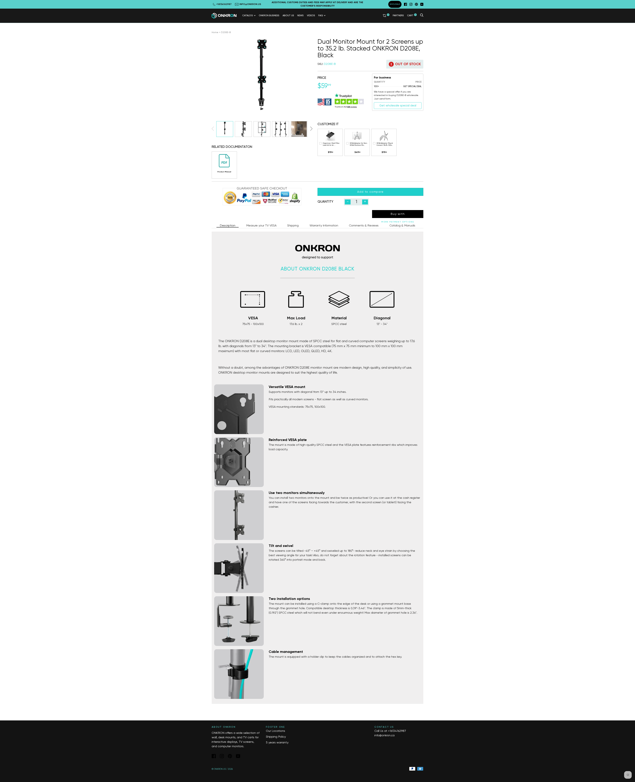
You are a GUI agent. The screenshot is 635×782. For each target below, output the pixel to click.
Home (215, 32)
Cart (411, 15)
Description (227, 225)
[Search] (421, 16)
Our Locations (275, 731)
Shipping (293, 225)
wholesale (395, 4)
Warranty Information (324, 225)
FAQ (320, 15)
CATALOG (247, 15)
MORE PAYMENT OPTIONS (397, 222)
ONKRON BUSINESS (269, 15)
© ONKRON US (219, 769)
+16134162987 (397, 731)
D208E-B (226, 32)
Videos (311, 15)
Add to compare (370, 191)
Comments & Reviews (364, 225)
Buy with (398, 214)
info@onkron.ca (384, 735)
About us (288, 15)
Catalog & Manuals (402, 225)
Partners (398, 15)
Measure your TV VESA (261, 225)
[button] (311, 129)
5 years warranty (277, 742)
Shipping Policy (276, 736)
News (300, 15)
